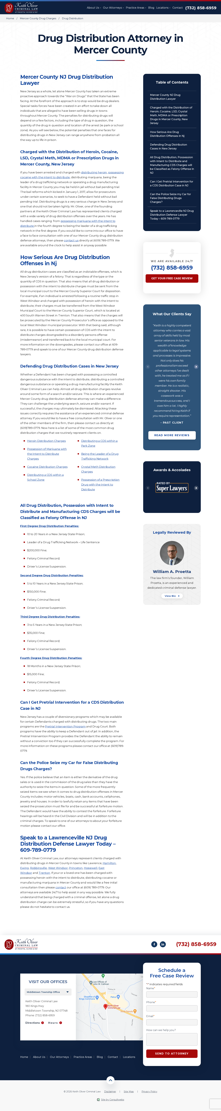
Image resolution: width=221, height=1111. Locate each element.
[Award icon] (172, 480)
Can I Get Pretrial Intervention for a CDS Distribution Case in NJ (171, 183)
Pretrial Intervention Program (65, 726)
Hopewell (90, 868)
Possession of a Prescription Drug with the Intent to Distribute (100, 484)
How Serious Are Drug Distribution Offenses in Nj (167, 133)
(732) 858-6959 (200, 8)
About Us (93, 7)
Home (10, 18)
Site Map (129, 1091)
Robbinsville (38, 868)
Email (150, 1016)
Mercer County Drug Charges (38, 18)
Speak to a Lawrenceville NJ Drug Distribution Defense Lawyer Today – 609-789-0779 (172, 214)
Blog (151, 7)
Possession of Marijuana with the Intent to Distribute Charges (47, 453)
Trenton (44, 872)
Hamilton (109, 863)
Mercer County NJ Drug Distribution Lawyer (165, 96)
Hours (53, 1022)
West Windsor (58, 868)
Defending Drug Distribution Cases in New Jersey (168, 146)
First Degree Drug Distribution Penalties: (49, 526)
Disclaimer (110, 1091)
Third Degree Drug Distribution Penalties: (50, 616)
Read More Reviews (172, 435)
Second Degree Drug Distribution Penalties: (51, 575)
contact (60, 887)
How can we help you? (161, 1030)
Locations (162, 7)
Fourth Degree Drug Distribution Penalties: (51, 658)
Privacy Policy (149, 1091)
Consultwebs (117, 1099)
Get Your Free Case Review (172, 278)
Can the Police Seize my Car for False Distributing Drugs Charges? (170, 198)
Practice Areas (135, 7)
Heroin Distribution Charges (46, 440)
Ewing (24, 868)
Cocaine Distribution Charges (47, 466)
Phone (151, 1002)
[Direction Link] (109, 975)
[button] (196, 367)
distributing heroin (94, 172)
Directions (32, 1022)
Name (150, 988)
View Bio (170, 595)
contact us (71, 240)
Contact (177, 7)
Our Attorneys (112, 7)
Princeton (76, 868)
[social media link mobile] (154, 944)
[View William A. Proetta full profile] (172, 542)
